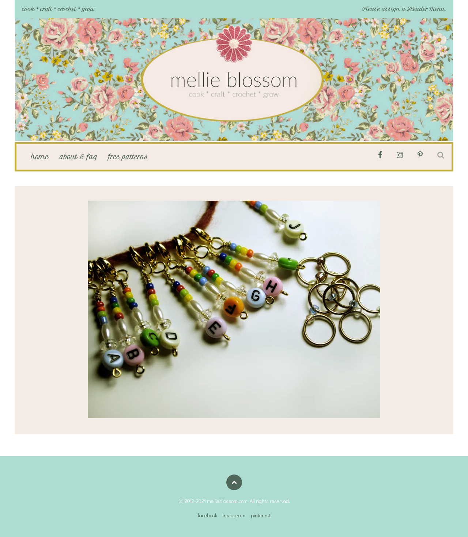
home (40, 156)
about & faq (79, 156)
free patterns (128, 156)
